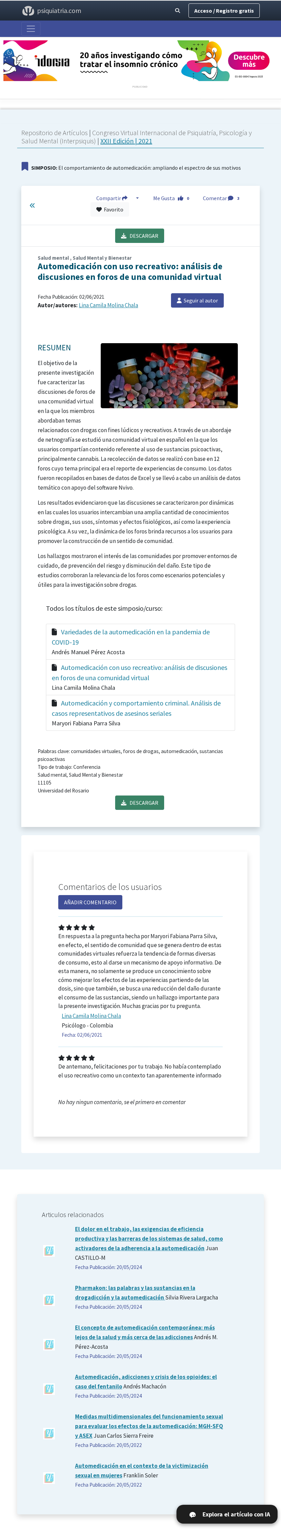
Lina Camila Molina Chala (108, 305)
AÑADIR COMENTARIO (90, 902)
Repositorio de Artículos (54, 132)
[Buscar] (177, 10)
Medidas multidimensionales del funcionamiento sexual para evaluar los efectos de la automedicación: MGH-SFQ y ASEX (149, 1426)
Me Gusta (171, 198)
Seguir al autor (200, 300)
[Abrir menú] (30, 29)
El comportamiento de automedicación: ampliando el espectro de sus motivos (136, 167)
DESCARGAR (142, 235)
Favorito (112, 209)
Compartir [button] (109, 198)
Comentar (221, 198)
